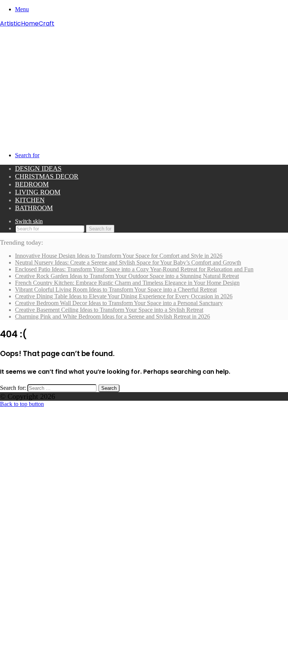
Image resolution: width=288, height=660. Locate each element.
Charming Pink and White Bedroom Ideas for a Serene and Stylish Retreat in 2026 (112, 316)
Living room (37, 192)
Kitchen (30, 200)
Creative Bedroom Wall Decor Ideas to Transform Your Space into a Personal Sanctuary (119, 303)
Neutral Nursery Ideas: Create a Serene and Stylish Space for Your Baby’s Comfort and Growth (128, 262)
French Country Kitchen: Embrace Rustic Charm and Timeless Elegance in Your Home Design (127, 283)
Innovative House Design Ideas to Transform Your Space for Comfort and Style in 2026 (118, 256)
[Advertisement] (144, 84)
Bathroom (34, 208)
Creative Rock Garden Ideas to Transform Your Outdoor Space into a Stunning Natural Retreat (127, 276)
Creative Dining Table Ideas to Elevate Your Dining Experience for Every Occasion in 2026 (123, 296)
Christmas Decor (46, 176)
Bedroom (32, 184)
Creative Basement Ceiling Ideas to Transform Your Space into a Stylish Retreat (109, 310)
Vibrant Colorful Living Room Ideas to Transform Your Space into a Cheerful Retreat (116, 289)
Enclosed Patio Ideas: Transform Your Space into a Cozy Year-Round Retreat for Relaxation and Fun (134, 269)
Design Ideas (38, 168)
